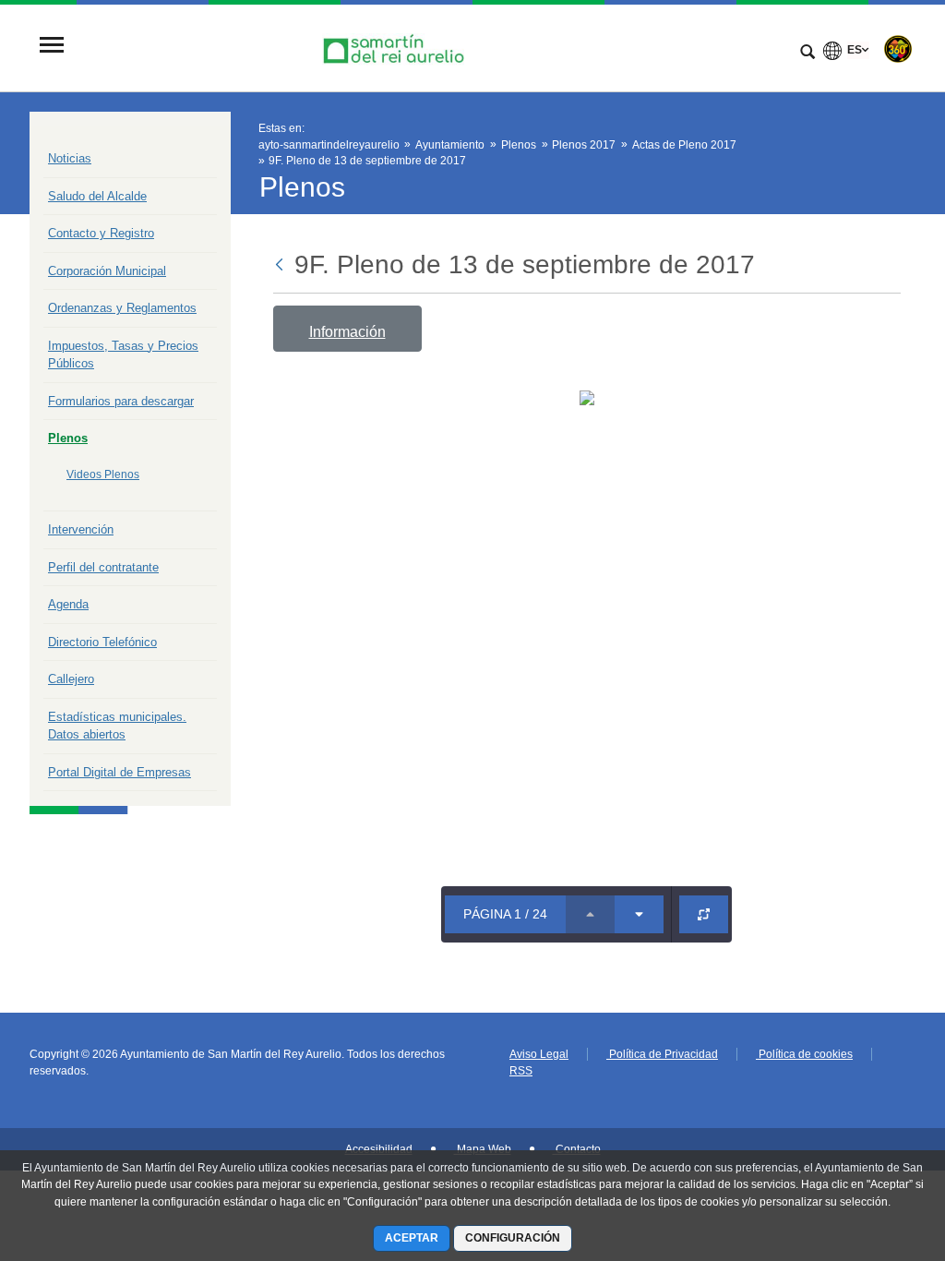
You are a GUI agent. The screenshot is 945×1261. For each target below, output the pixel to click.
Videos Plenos (102, 474)
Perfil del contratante (103, 567)
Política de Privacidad (662, 1054)
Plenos (68, 438)
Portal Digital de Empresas (119, 772)
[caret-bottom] (639, 914)
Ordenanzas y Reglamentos (122, 308)
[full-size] (703, 914)
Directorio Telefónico (102, 642)
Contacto (577, 1149)
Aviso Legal (538, 1054)
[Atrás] (281, 266)
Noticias (69, 158)
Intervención (81, 529)
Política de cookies (804, 1054)
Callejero (71, 679)
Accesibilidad (379, 1149)
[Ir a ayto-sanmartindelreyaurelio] (396, 46)
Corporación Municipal (107, 271)
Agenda (68, 604)
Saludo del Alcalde (97, 196)
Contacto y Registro (101, 233)
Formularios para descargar (121, 401)
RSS (520, 1070)
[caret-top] (590, 914)
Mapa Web (482, 1149)
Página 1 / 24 (505, 914)
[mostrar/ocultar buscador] (807, 54)
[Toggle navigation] (52, 47)
